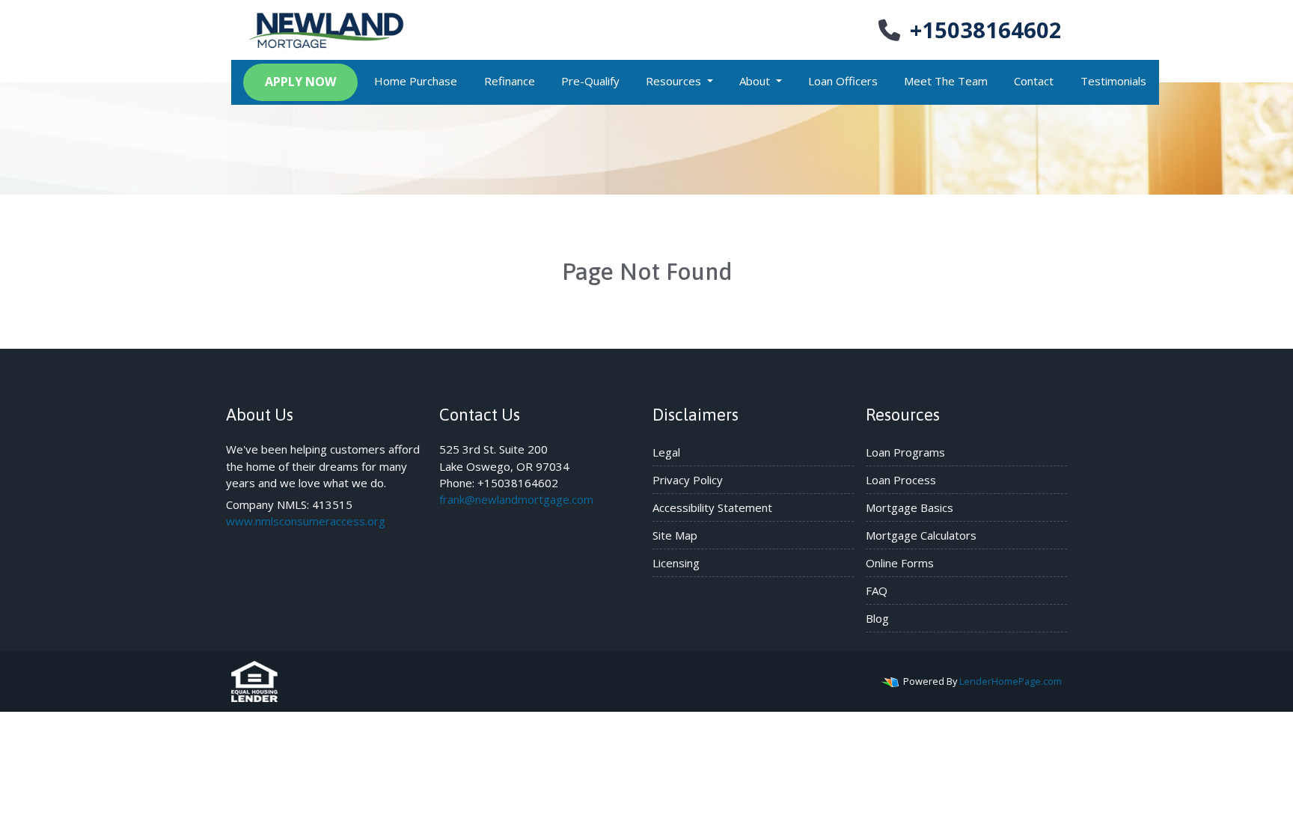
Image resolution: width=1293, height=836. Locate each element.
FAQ (876, 590)
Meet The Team (946, 80)
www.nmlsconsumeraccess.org (305, 520)
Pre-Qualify (590, 80)
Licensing (676, 562)
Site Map (674, 535)
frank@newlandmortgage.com (516, 499)
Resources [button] (675, 80)
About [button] (756, 80)
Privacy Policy (687, 479)
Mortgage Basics (909, 507)
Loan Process (901, 479)
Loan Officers (843, 80)
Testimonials (1113, 80)
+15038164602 (986, 29)
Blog (877, 618)
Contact (1034, 80)
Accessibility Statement (712, 507)
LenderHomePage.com (1010, 681)
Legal (666, 452)
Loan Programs (905, 452)
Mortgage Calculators (921, 535)
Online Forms (900, 562)
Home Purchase (415, 80)
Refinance (509, 80)
